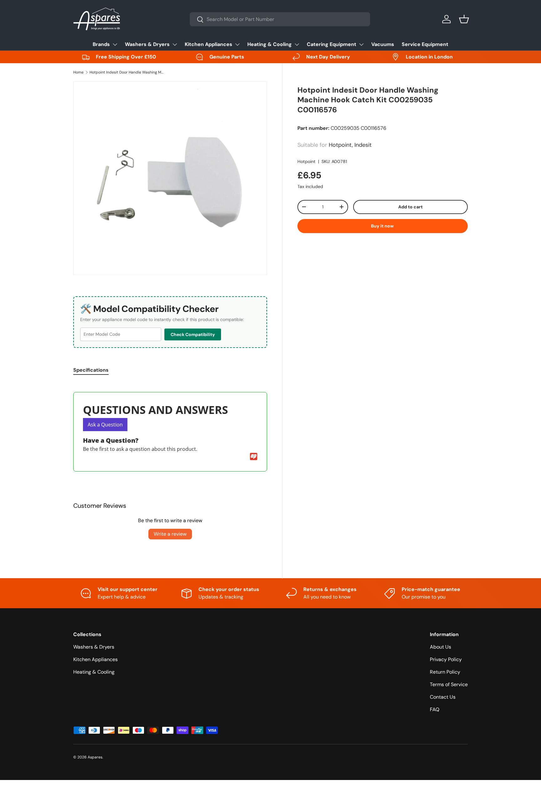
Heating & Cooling (269, 44)
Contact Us (443, 697)
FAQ (434, 709)
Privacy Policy (446, 659)
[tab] (91, 370)
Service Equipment (425, 44)
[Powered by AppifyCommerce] (253, 456)
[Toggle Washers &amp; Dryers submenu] (174, 44)
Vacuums (382, 44)
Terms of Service (449, 684)
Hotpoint (306, 161)
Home (78, 72)
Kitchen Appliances (208, 44)
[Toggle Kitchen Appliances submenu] (237, 44)
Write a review (170, 534)
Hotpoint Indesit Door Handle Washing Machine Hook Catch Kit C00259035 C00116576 (127, 72)
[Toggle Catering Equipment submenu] (361, 44)
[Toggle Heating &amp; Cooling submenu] (297, 44)
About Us (440, 647)
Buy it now (382, 226)
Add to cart (410, 207)
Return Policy (445, 672)
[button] (464, 19)
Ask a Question (105, 424)
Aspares (95, 757)
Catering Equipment (331, 44)
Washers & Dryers (147, 44)
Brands (101, 44)
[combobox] (280, 19)
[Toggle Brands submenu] (115, 44)
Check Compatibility (193, 334)
